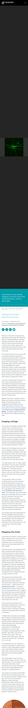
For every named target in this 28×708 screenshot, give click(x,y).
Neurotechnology (13, 325)
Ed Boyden (21, 325)
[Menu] (25, 3)
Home (3, 308)
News (6, 308)
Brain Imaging (11, 323)
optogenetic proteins (8, 586)
